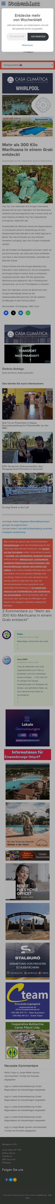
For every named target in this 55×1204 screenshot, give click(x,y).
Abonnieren (38, 36)
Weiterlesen (27, 45)
